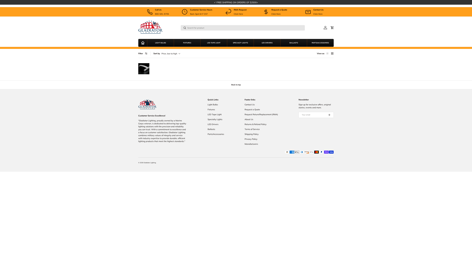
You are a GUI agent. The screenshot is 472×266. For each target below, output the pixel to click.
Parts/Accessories (320, 43)
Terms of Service (252, 129)
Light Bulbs (160, 43)
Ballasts (293, 43)
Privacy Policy (251, 139)
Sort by (156, 53)
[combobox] (243, 28)
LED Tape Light (213, 43)
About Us (249, 119)
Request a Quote (252, 109)
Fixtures (187, 43)
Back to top (236, 85)
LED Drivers (267, 43)
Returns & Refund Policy (255, 124)
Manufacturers (251, 144)
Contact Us (250, 104)
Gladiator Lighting (150, 163)
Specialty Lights (240, 43)
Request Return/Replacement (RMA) (261, 114)
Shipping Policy (252, 134)
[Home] (143, 43)
